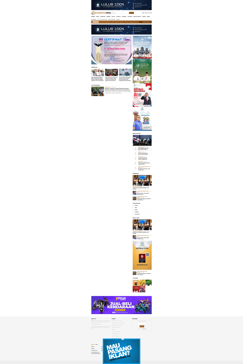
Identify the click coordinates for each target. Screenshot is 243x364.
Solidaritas (137, 214)
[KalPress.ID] (101, 12)
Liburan (136, 205)
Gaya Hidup (140, 166)
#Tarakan (137, 211)
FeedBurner (144, 328)
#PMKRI (136, 209)
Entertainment (145, 166)
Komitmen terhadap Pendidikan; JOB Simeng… (141, 188)
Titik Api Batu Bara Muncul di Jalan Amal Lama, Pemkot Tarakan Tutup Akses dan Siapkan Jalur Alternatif (97, 79)
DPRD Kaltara (140, 161)
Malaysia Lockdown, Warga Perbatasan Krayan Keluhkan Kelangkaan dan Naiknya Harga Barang (117, 89)
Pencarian (131, 12)
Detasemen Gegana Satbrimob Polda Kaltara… (144, 199)
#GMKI (136, 207)
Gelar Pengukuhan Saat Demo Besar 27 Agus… (143, 149)
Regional (144, 191)
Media (144, 196)
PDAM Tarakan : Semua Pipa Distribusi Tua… (143, 194)
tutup (123, 339)
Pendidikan (140, 186)
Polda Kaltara (140, 156)
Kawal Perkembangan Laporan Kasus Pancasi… (143, 154)
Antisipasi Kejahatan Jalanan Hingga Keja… (143, 158)
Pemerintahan (107, 87)
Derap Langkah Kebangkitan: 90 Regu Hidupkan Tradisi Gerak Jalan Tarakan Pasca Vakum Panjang (125, 79)
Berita (143, 147)
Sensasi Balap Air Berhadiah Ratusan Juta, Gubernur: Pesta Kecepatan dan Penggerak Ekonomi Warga (111, 79)
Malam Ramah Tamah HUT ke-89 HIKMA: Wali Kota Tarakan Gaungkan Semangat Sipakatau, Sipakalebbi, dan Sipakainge (130, 22)
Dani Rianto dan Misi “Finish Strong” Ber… (144, 169)
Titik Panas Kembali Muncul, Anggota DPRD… (144, 163)
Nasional (139, 147)
